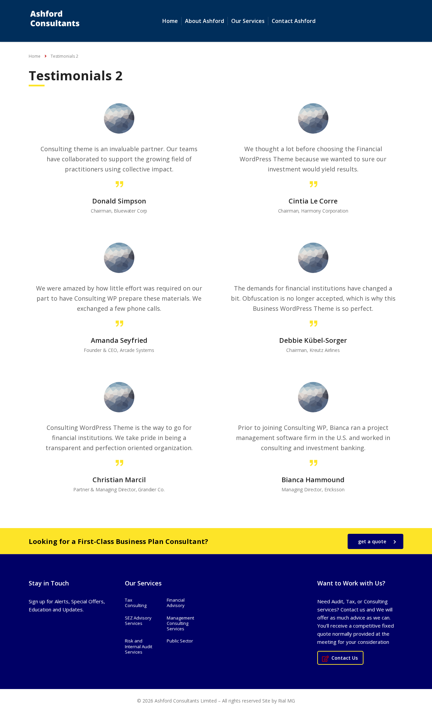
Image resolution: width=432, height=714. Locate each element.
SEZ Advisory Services (138, 620)
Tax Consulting (135, 602)
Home (170, 21)
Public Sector (180, 640)
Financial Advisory (176, 602)
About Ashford (204, 21)
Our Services (248, 21)
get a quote (372, 541)
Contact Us (344, 658)
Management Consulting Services (180, 623)
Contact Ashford (294, 21)
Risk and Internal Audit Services (138, 646)
